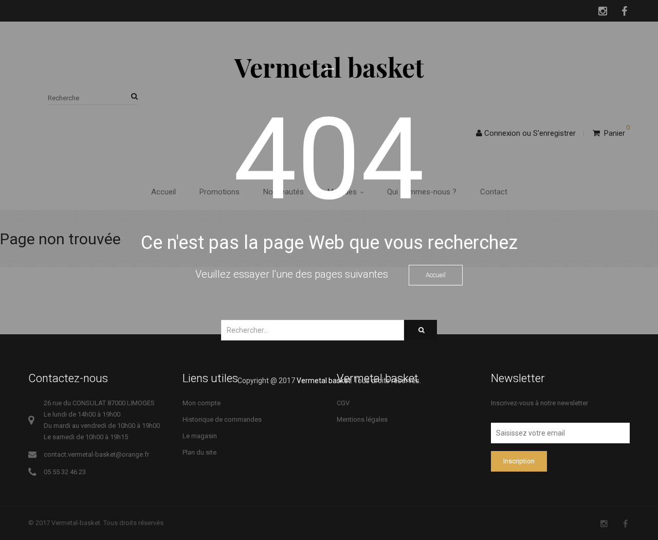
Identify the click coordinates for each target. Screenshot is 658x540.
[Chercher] (420, 330)
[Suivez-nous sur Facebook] (625, 524)
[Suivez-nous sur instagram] (604, 524)
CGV (343, 403)
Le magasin (199, 436)
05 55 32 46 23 (65, 472)
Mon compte (201, 403)
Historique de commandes (222, 419)
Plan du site (199, 452)
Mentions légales (362, 419)
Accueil (436, 275)
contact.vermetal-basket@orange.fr (96, 454)
